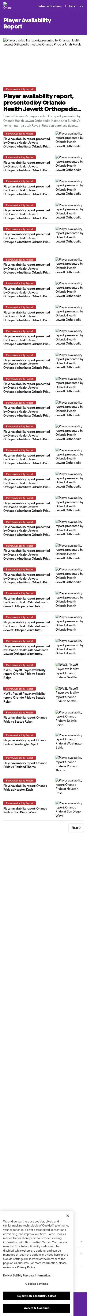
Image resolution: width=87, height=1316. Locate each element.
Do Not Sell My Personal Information (26, 1275)
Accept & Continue (36, 1308)
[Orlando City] (7, 6)
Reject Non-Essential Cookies (36, 1296)
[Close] (67, 1215)
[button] (80, 6)
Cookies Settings (36, 1283)
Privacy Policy (26, 1267)
